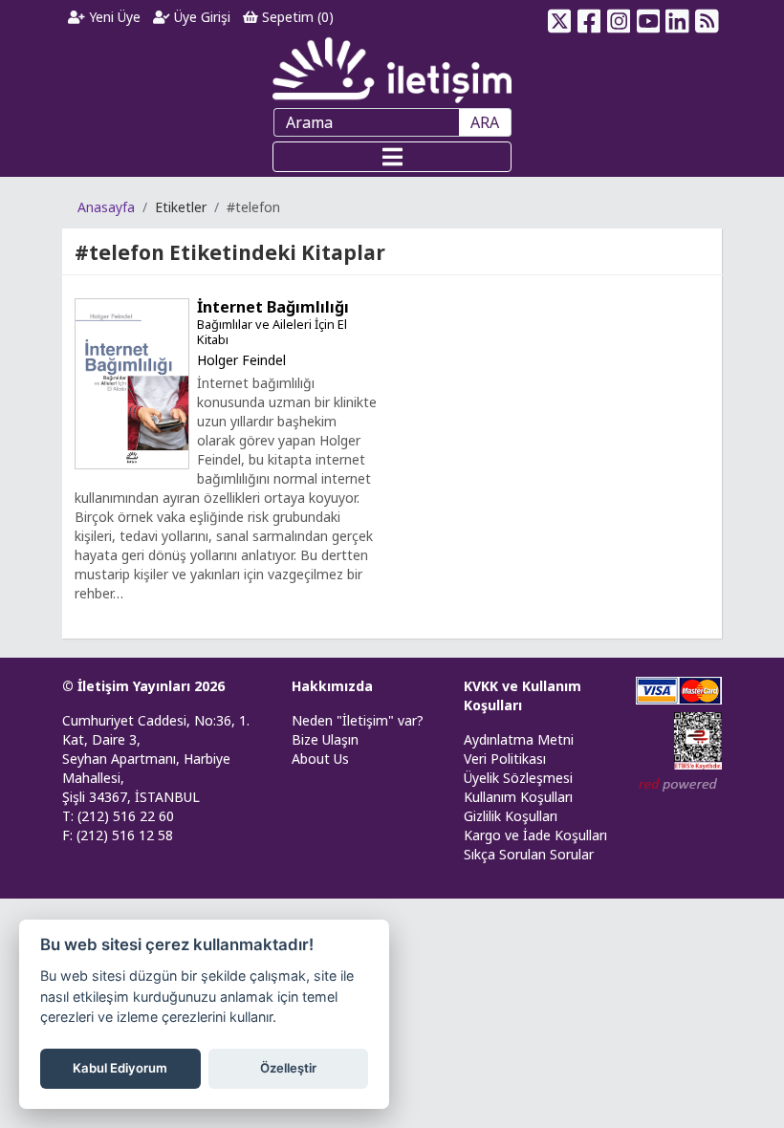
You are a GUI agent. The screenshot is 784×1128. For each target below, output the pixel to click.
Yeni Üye (113, 17)
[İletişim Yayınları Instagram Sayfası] (619, 17)
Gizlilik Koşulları (510, 816)
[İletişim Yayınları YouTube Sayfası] (648, 17)
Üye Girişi (200, 17)
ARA (484, 122)
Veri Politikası (505, 758)
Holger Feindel (241, 360)
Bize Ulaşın (325, 739)
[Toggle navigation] (392, 156)
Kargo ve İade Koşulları (535, 835)
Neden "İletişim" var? (358, 720)
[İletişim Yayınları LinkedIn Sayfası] (677, 17)
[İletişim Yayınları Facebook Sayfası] (589, 17)
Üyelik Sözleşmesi (518, 778)
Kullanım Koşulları (518, 797)
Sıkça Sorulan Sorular (529, 854)
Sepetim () (296, 17)
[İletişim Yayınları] (392, 69)
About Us (320, 758)
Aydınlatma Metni (519, 739)
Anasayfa (106, 207)
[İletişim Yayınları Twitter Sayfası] (560, 17)
